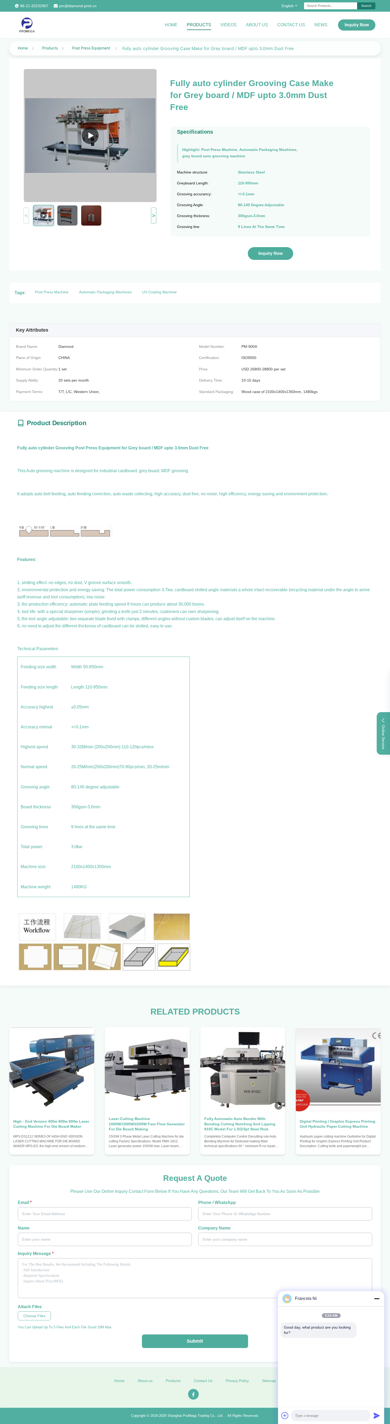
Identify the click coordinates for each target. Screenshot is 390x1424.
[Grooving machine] (90, 135)
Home (171, 25)
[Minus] (377, 1298)
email (25, 1202)
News (320, 25)
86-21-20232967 (34, 6)
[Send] (376, 1415)
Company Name (214, 1228)
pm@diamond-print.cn (78, 6)
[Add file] (285, 1415)
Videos (228, 25)
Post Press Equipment (91, 48)
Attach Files (30, 1306)
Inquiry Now (357, 25)
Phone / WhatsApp (217, 1202)
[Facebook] (193, 1394)
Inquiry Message (36, 1253)
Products (199, 25)
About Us (257, 25)
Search (366, 6)
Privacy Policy (237, 1381)
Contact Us (291, 25)
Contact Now (52, 1145)
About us (145, 1381)
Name (23, 1228)
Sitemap (269, 1381)
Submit (195, 1341)
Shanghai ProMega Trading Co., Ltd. (195, 1416)
